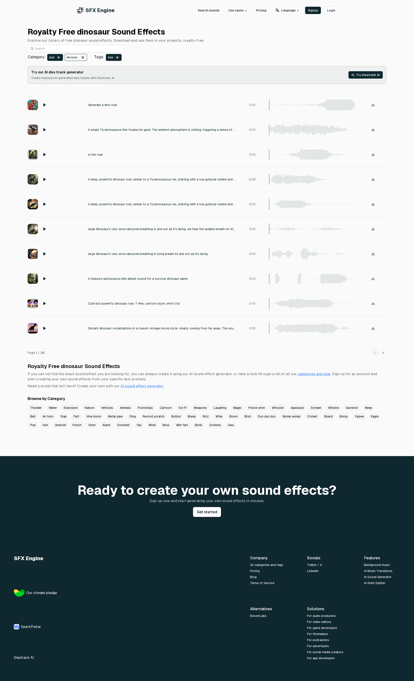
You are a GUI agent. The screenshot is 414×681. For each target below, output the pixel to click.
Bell (33, 416)
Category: (36, 57)
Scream (316, 407)
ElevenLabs (258, 616)
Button (176, 416)
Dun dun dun (267, 416)
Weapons (200, 407)
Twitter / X (314, 565)
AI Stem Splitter (374, 583)
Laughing (220, 407)
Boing (344, 416)
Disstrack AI (24, 658)
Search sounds (209, 10)
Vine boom (93, 416)
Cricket (312, 416)
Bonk (198, 425)
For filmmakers (317, 634)
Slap (63, 416)
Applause (297, 407)
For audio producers (321, 616)
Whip (219, 416)
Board (328, 416)
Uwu (231, 425)
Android (60, 425)
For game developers (322, 628)
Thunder (36, 407)
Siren (92, 425)
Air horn (47, 416)
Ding (133, 416)
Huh (45, 425)
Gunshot (352, 407)
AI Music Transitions (378, 571)
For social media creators (325, 652)
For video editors (319, 622)
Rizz (206, 416)
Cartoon (166, 407)
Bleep (192, 416)
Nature (89, 407)
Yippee (359, 416)
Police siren (256, 407)
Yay (139, 425)
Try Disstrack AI (368, 75)
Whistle (333, 407)
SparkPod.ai (31, 627)
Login (331, 10)
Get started (207, 512)
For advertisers (318, 646)
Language (288, 10)
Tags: (99, 57)
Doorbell (123, 425)
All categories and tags (266, 565)
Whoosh (278, 407)
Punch (77, 425)
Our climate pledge (41, 593)
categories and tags (314, 374)
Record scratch (154, 416)
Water (53, 407)
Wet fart (182, 425)
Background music (377, 565)
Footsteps (145, 407)
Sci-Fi (183, 407)
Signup (313, 10)
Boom (233, 416)
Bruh (248, 416)
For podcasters (318, 640)
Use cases (236, 10)
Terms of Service (262, 583)
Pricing (261, 10)
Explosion (71, 407)
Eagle (375, 416)
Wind (152, 425)
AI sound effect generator (142, 386)
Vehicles (107, 407)
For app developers (321, 658)
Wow (165, 425)
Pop (33, 425)
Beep (368, 407)
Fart (76, 416)
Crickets (215, 425)
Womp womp (291, 416)
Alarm (106, 425)
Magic (237, 407)
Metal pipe (115, 416)
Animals (125, 407)
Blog (253, 577)
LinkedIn (312, 571)
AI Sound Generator (378, 577)
